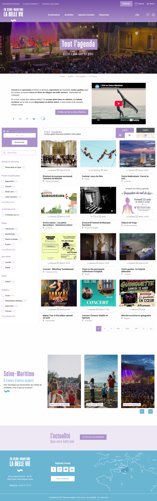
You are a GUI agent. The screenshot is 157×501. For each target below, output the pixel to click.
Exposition (11, 306)
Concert (10, 311)
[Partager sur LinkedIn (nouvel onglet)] (20, 119)
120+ (127, 329)
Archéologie (11, 234)
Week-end (11, 192)
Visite (9, 296)
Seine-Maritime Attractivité (11, 4)
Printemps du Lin (13, 215)
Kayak (9, 267)
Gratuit (9, 281)
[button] (153, 15)
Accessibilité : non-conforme (97, 497)
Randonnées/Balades (15, 301)
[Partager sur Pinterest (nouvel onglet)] (27, 119)
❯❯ (151, 329)
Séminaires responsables (50, 4)
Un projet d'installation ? (31, 4)
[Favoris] (148, 15)
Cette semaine (13, 197)
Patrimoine (11, 229)
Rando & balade (13, 239)
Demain (10, 186)
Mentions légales (69, 497)
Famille (10, 262)
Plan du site (81, 497)
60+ (118, 329)
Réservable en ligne (14, 167)
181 (136, 329)
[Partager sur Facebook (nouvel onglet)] (13, 119)
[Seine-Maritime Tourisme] (12, 15)
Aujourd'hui (11, 181)
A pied (9, 244)
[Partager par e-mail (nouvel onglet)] (34, 119)
